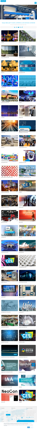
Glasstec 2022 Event (4, 282)
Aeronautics (2, 414)
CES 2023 (2, 267)
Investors (2, 417)
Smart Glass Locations (2, 421)
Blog (7, 417)
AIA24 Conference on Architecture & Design (7, 177)
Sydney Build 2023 (21, 252)
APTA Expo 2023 (21, 207)
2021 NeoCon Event (21, 297)
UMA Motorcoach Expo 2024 (5, 192)
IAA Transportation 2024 (4, 162)
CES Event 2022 (3, 297)
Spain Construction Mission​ (22, 42)
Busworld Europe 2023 (4, 222)
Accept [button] (28, 427)
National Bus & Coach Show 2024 (23, 132)
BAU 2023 (20, 237)
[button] (35, 3)
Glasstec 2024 (21, 117)
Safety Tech (2, 416)
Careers (7, 416)
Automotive (2, 413)
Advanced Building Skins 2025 (5, 57)
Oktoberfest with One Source (5, 207)
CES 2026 (2, 42)
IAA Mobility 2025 (3, 87)
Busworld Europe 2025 (22, 72)
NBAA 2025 (2, 72)
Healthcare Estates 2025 (22, 57)
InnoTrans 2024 (3, 132)
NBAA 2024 (2, 147)
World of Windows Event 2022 (23, 282)
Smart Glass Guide (2, 419)
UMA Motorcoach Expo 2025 (5, 102)
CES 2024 (20, 192)
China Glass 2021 (21, 312)
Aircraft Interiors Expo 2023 (4, 252)
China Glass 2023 (3, 237)
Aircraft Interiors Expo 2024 (22, 162)
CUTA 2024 (2, 117)
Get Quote (8, 420)
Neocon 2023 (21, 222)
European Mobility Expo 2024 (23, 147)
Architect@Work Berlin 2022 (22, 267)
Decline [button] (31, 427)
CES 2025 (20, 102)
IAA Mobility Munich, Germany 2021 (5, 312)
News (7, 413)
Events (7, 414)
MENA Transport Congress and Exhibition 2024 (25, 177)
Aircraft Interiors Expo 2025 (22, 87)
